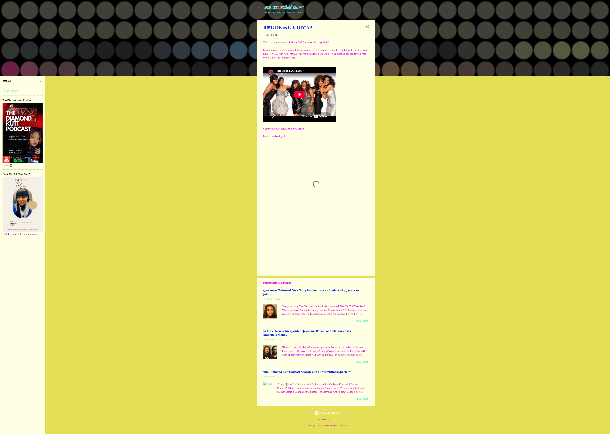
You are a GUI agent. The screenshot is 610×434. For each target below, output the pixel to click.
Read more (362, 321)
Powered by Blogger (329, 413)
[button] (367, 27)
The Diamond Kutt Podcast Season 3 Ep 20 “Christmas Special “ (307, 372)
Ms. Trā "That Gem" (283, 7)
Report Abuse (10, 90)
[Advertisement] (388, 67)
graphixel (334, 419)
